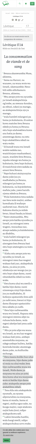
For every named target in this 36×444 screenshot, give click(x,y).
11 (3, 283)
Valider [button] (6, 440)
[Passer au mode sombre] (26, 3)
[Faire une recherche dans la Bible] (19, 3)
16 (3, 416)
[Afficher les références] (19, 21)
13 (3, 329)
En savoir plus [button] (8, 435)
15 (3, 390)
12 (3, 309)
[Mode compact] (22, 21)
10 (3, 253)
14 (3, 356)
